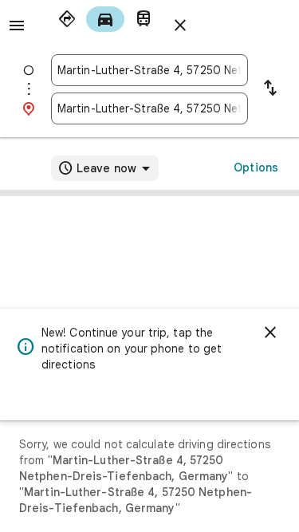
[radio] (67, 19)
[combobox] (149, 70)
